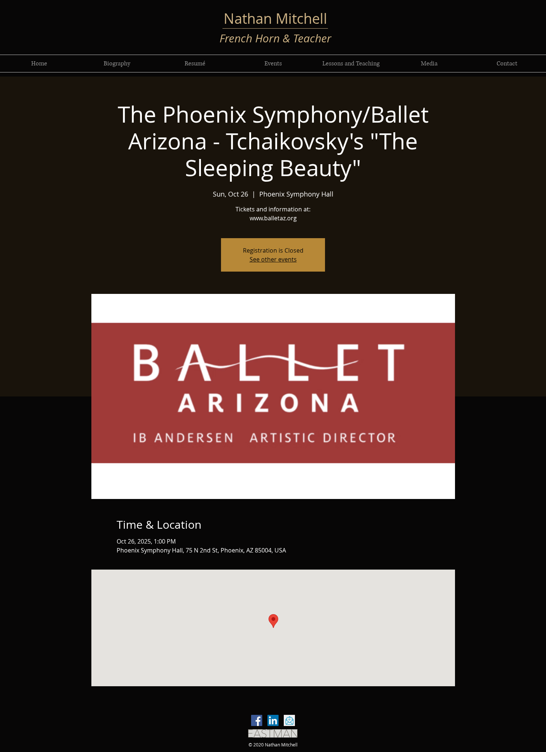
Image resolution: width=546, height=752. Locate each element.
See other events (273, 259)
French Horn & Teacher (275, 38)
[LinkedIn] (273, 720)
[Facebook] (256, 720)
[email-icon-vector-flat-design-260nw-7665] (289, 720)
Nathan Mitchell (275, 18)
